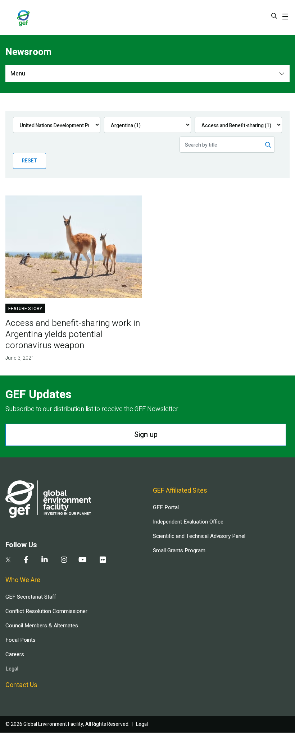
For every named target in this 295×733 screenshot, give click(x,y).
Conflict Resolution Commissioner (46, 611)
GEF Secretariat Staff (30, 597)
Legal (11, 669)
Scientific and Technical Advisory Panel (199, 536)
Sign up (146, 434)
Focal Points (20, 640)
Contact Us (21, 685)
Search (274, 16)
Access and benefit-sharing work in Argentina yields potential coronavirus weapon (72, 334)
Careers (14, 654)
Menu (17, 73)
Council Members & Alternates (41, 626)
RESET (29, 161)
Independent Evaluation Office (188, 522)
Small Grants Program (179, 550)
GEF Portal (166, 507)
